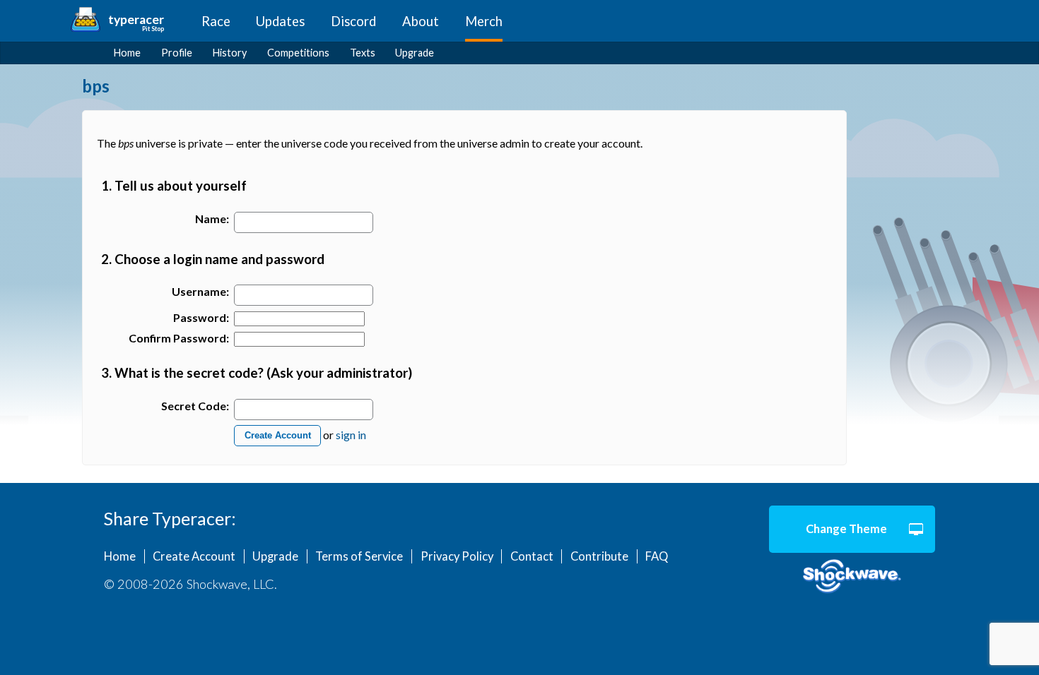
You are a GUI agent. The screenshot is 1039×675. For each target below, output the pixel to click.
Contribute (599, 556)
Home (127, 53)
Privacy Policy (457, 556)
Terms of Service (359, 556)
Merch (484, 21)
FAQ (656, 556)
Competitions (298, 53)
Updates (280, 21)
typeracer (136, 19)
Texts (362, 53)
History (230, 53)
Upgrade (414, 53)
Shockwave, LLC (852, 577)
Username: (200, 291)
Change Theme (846, 529)
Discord (353, 21)
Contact (531, 556)
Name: (212, 218)
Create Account (278, 435)
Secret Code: (195, 405)
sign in (351, 434)
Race (215, 21)
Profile (176, 53)
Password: (201, 317)
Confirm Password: (179, 338)
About (420, 21)
